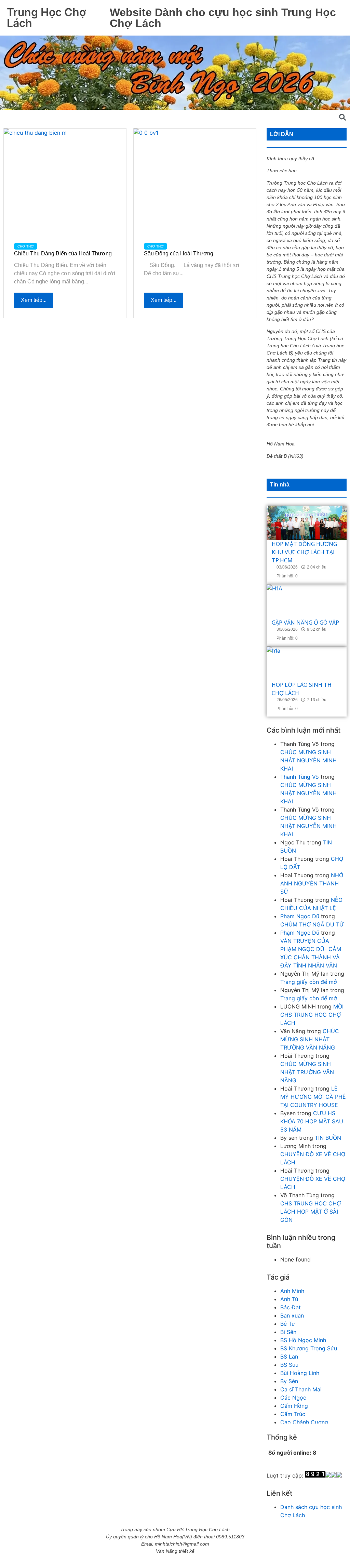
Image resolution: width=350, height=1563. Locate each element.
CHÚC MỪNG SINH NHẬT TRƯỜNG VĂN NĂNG (309, 1039)
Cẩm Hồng (294, 1405)
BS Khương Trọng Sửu (308, 1348)
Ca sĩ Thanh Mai (301, 1389)
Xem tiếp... (33, 300)
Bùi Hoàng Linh (299, 1373)
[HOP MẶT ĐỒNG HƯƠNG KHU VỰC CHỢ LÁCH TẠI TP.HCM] (307, 523)
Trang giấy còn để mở (308, 981)
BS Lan (289, 1356)
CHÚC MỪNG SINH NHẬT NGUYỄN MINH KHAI (308, 760)
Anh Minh (292, 1290)
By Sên (289, 1381)
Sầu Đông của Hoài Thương (178, 253)
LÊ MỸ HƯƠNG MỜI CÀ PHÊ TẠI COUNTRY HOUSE (313, 1096)
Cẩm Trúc (292, 1414)
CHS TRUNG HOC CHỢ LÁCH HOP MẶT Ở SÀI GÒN (310, 1211)
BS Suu (289, 1364)
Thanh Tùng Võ (299, 776)
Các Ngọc (293, 1397)
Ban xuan (292, 1315)
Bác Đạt (290, 1307)
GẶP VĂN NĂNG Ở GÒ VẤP (305, 622)
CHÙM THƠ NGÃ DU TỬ (312, 924)
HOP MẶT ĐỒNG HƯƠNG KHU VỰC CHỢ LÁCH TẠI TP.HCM (304, 552)
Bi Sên (288, 1331)
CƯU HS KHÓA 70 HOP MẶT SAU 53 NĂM (311, 1121)
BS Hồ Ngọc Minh (303, 1340)
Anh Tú (289, 1299)
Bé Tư (287, 1323)
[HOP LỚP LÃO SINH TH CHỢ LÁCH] (307, 663)
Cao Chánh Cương (304, 1422)
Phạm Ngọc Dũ (299, 916)
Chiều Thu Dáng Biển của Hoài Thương (63, 253)
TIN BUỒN (328, 1137)
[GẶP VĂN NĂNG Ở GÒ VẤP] (307, 601)
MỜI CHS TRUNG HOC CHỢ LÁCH (312, 1014)
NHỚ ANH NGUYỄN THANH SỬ (311, 883)
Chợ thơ (25, 246)
